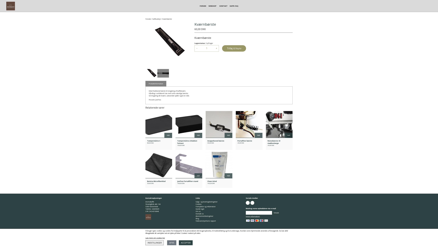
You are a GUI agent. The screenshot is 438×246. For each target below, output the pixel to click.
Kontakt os (200, 214)
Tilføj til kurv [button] (234, 48)
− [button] (197, 48)
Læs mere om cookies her (155, 238)
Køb (168, 135)
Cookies (199, 204)
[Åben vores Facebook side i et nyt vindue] (248, 203)
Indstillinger (155, 242)
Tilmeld (276, 213)
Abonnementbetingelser (204, 216)
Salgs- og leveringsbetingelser (207, 202)
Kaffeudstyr (156, 19)
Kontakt (223, 6)
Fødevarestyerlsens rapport (206, 221)
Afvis (171, 242)
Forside (203, 6)
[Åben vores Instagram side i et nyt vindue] (252, 203)
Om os (198, 211)
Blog (197, 218)
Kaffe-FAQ (234, 6)
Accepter (185, 242)
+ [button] (216, 48)
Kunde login (200, 209)
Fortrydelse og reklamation (206, 206)
